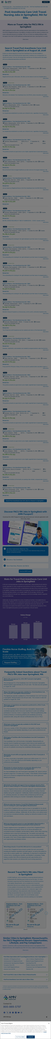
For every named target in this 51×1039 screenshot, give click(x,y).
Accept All (30, 1036)
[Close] (48, 1023)
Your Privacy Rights (20, 1036)
